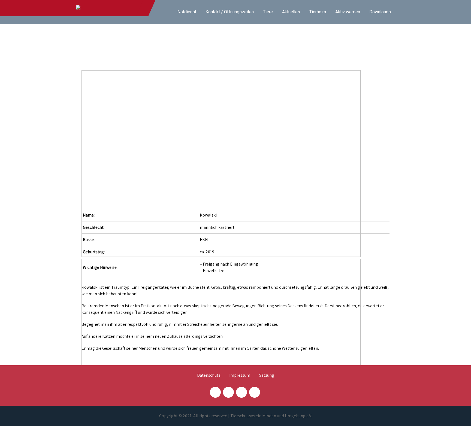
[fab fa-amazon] (254, 392)
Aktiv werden (347, 11)
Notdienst (186, 11)
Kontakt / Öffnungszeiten (230, 11)
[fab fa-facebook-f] (215, 392)
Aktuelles (291, 11)
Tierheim (317, 11)
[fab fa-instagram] (228, 392)
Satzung (266, 375)
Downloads (380, 11)
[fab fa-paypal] (241, 392)
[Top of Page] (455, 414)
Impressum (239, 375)
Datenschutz (208, 375)
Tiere (268, 11)
